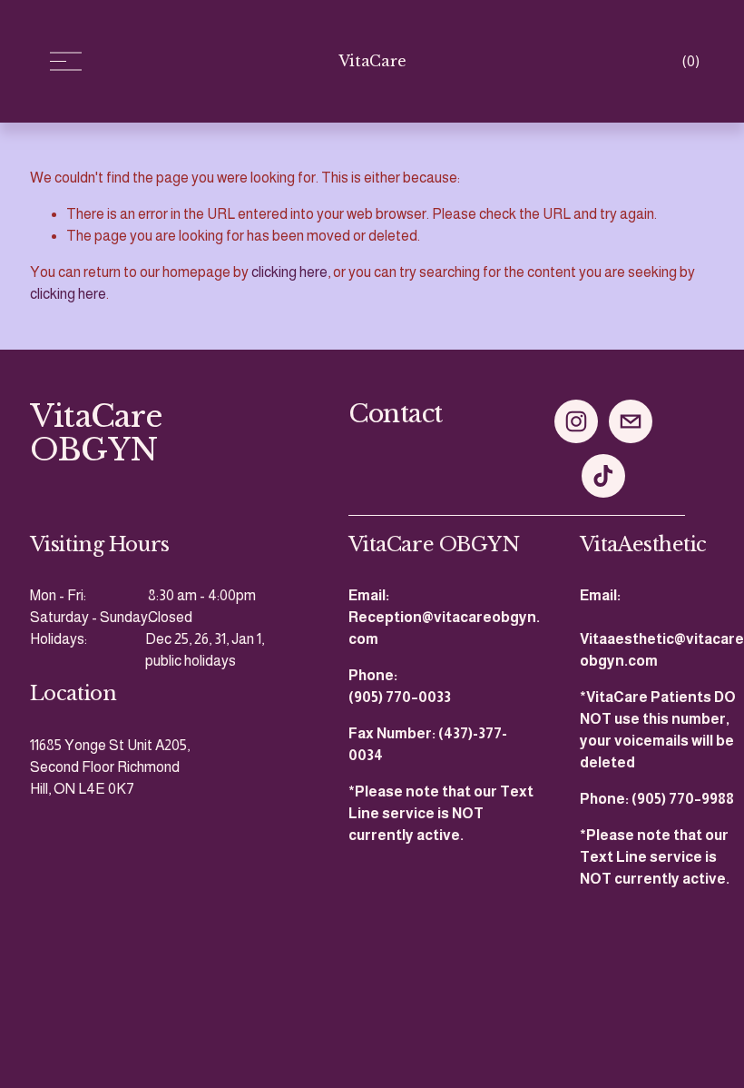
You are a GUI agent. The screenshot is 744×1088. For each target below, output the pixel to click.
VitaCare (372, 61)
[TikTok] (603, 476)
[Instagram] (576, 421)
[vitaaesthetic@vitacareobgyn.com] (630, 421)
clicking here (289, 272)
